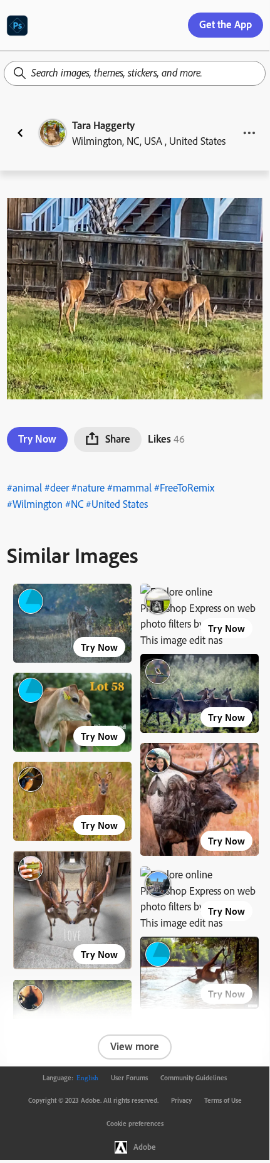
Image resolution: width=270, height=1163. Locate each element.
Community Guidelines (193, 1077)
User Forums (129, 1077)
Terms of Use (223, 1100)
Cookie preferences (135, 1123)
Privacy (181, 1100)
